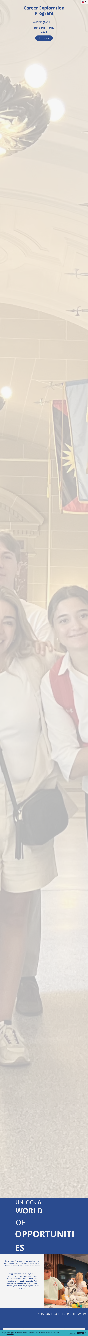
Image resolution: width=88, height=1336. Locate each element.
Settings (72, 1333)
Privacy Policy (10, 1334)
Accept (80, 1333)
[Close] (86, 1333)
